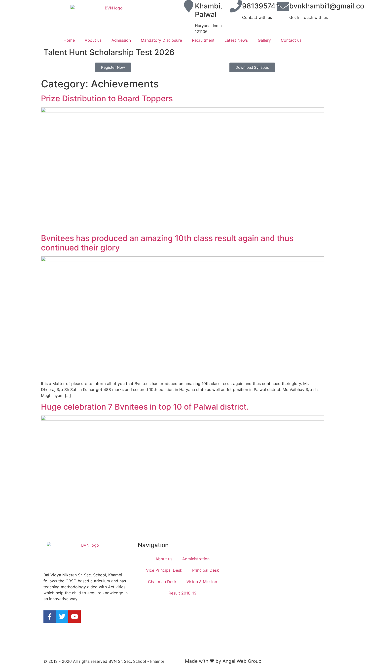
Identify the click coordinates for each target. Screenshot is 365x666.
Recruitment (203, 40)
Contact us (291, 40)
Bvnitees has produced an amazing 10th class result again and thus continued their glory (167, 242)
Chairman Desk (162, 581)
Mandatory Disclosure (161, 40)
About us (93, 40)
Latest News (236, 40)
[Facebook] (49, 616)
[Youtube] (74, 616)
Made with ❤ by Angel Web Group (223, 661)
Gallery (264, 40)
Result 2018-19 (182, 593)
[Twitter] (62, 616)
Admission (121, 40)
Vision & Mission (201, 581)
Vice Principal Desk (164, 570)
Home (69, 40)
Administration (196, 558)
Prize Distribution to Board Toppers (107, 98)
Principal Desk (205, 570)
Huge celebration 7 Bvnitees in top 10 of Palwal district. (145, 407)
